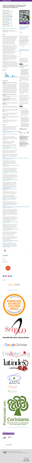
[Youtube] (8, 276)
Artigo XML (26, 26)
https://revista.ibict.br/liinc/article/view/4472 (8, 199)
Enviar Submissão (5, 255)
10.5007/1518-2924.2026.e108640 (23, 140)
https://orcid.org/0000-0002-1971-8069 (7, 20)
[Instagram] (6, 276)
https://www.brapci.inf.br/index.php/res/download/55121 (10, 179)
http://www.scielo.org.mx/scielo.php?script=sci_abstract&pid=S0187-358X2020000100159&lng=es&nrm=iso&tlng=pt (9, 188)
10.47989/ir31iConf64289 (22, 146)
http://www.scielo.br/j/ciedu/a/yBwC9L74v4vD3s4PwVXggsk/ (10, 229)
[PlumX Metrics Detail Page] (5, 250)
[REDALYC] (16, 356)
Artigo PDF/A (22, 26)
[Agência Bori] (18, 427)
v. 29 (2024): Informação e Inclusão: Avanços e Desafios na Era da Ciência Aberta (24, 50)
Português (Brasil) (5, 262)
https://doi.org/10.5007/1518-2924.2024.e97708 (10, 28)
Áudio (21, 27)
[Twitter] (11, 276)
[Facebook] (4, 276)
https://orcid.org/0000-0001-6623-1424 (7, 23)
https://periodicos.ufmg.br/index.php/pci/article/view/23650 (11, 165)
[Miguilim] (12, 388)
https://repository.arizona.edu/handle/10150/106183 (9, 147)
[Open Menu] (2, 1)
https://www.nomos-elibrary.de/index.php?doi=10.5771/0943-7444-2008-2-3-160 (10, 246)
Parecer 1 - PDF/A (26, 27)
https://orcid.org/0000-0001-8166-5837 (7, 17)
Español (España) (5, 261)
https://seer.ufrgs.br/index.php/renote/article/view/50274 (10, 221)
